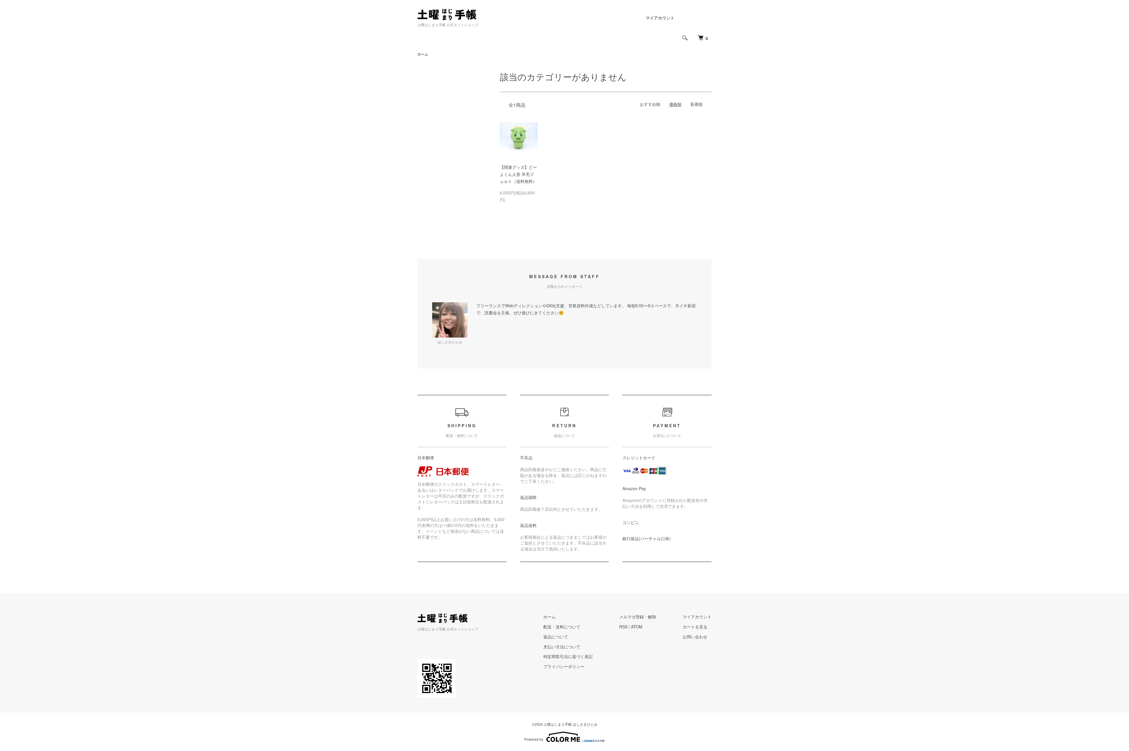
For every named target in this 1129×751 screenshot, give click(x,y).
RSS (623, 627)
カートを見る (695, 627)
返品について (555, 637)
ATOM (636, 627)
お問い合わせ (695, 637)
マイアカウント (660, 18)
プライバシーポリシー (563, 666)
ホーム (422, 53)
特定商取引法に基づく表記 (568, 656)
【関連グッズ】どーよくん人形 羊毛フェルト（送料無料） (518, 174)
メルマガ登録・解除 (637, 617)
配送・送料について (561, 627)
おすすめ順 (650, 104)
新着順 (696, 104)
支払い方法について (561, 647)
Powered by (533, 739)
